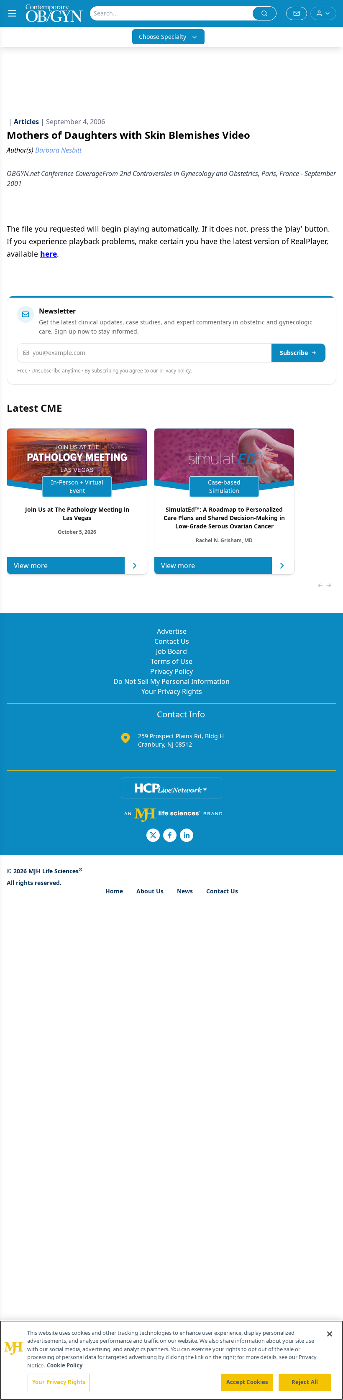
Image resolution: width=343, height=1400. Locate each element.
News (185, 891)
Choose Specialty (162, 37)
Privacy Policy (171, 671)
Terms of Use (171, 661)
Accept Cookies (247, 1382)
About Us (150, 891)
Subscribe (294, 353)
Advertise (172, 631)
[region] (171, 1360)
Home (114, 891)
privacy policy (175, 370)
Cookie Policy (64, 1365)
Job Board (171, 651)
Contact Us (171, 641)
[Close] (329, 1334)
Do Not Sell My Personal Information (171, 681)
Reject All (305, 1382)
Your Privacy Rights (171, 691)
